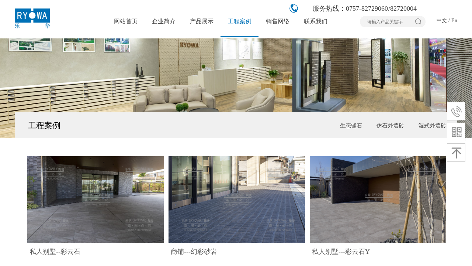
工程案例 (239, 21)
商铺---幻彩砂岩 (194, 251)
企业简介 (164, 21)
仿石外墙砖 (390, 126)
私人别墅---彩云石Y (341, 251)
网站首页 (126, 21)
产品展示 (202, 21)
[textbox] (388, 22)
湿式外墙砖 (432, 126)
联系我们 (315, 21)
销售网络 (277, 21)
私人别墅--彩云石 (55, 251)
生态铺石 (351, 126)
